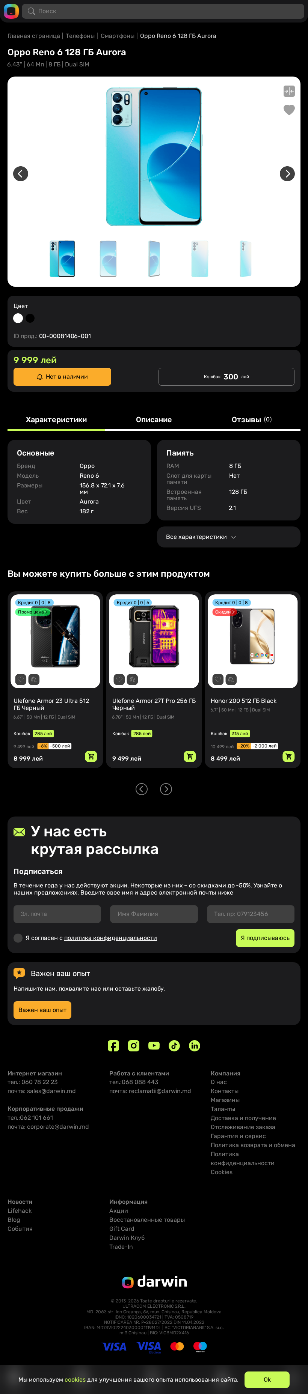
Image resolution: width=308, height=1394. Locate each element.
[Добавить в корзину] (91, 756)
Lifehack (20, 1210)
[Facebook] (113, 1045)
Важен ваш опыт (42, 1010)
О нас (219, 1082)
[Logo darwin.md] (11, 10)
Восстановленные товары (147, 1219)
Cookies (222, 1172)
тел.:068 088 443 (134, 1082)
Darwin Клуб (127, 1237)
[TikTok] (174, 1045)
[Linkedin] (194, 1045)
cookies (75, 1379)
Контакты (225, 1091)
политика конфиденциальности (110, 937)
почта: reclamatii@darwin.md (150, 1091)
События (20, 1228)
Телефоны (80, 35)
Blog (14, 1219)
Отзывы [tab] (252, 420)
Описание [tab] (154, 420)
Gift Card (121, 1228)
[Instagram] (133, 1045)
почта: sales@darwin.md (42, 1091)
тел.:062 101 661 (30, 1117)
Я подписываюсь (265, 937)
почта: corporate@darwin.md (48, 1126)
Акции (118, 1210)
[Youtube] (154, 1045)
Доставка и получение (243, 1118)
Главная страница (34, 35)
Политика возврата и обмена (253, 1145)
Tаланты (223, 1109)
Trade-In (121, 1246)
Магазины (225, 1100)
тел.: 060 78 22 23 (33, 1082)
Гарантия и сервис (238, 1136)
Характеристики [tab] (56, 420)
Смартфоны (117, 35)
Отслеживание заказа (243, 1127)
